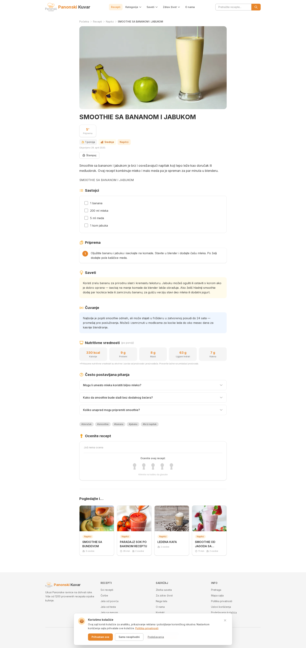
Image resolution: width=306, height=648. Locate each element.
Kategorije (131, 7)
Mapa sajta (217, 595)
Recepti (115, 7)
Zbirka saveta (164, 589)
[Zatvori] (225, 620)
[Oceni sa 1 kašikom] (134, 466)
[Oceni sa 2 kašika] (144, 466)
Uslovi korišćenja (221, 606)
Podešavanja (156, 636)
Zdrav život (170, 7)
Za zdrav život (164, 595)
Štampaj (91, 155)
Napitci (124, 141)
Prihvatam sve (100, 636)
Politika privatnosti (221, 601)
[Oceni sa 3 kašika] (153, 466)
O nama (190, 7)
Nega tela (161, 601)
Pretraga (216, 589)
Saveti (150, 7)
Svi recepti (107, 589)
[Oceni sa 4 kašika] (162, 466)
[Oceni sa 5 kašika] (171, 466)
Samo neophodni (129, 636)
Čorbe (104, 595)
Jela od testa (108, 606)
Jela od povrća (109, 601)
